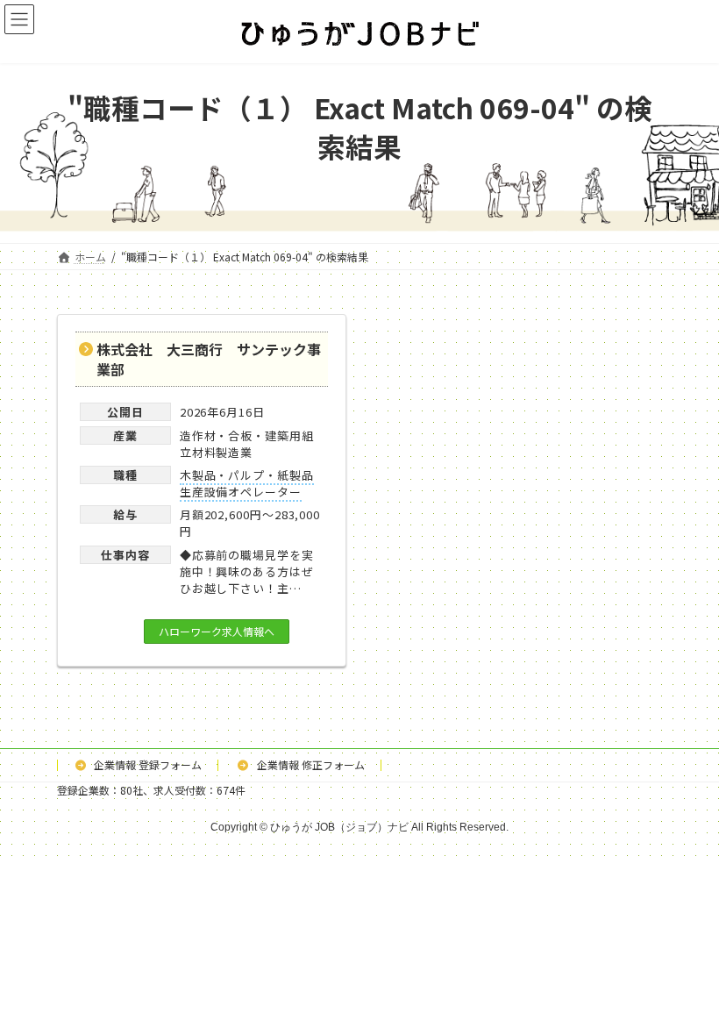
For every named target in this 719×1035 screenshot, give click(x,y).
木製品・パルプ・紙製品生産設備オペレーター (247, 483)
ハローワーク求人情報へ (216, 631)
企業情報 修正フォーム (309, 764)
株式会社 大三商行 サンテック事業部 (208, 359)
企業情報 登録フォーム (146, 764)
